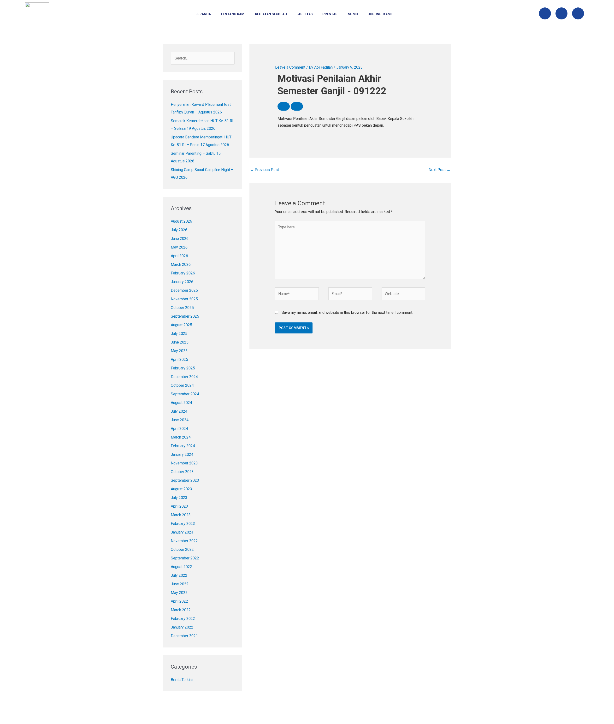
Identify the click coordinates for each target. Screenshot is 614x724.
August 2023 (181, 489)
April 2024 (179, 428)
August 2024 (181, 402)
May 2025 (179, 351)
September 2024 (185, 394)
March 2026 (181, 264)
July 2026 (179, 230)
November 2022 (184, 541)
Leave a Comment (290, 67)
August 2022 (181, 566)
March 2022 (181, 610)
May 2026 (179, 247)
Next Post (439, 169)
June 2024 (180, 420)
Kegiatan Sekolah (271, 14)
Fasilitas (304, 14)
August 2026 (181, 221)
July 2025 (179, 333)
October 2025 (182, 307)
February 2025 (183, 368)
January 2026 (182, 281)
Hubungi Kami (379, 14)
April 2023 (179, 506)
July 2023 (179, 497)
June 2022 (180, 584)
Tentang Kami (232, 14)
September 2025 (185, 316)
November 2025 (184, 299)
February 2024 (183, 446)
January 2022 (182, 627)
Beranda (203, 14)
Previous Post (264, 169)
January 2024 (182, 454)
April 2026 (179, 256)
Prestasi (330, 14)
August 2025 (181, 325)
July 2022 (179, 575)
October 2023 (182, 471)
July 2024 (179, 411)
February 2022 (183, 618)
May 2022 (179, 592)
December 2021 (184, 636)
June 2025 (180, 342)
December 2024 (184, 376)
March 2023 (181, 515)
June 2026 (180, 238)
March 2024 (181, 437)
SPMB (353, 14)
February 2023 (183, 523)
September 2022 (185, 558)
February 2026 (183, 273)
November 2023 (184, 463)
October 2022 (182, 549)
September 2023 (185, 480)
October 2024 (182, 385)
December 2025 (184, 290)
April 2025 (179, 359)
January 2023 (182, 532)
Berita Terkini (182, 679)
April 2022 (179, 601)
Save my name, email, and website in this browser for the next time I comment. (347, 312)
